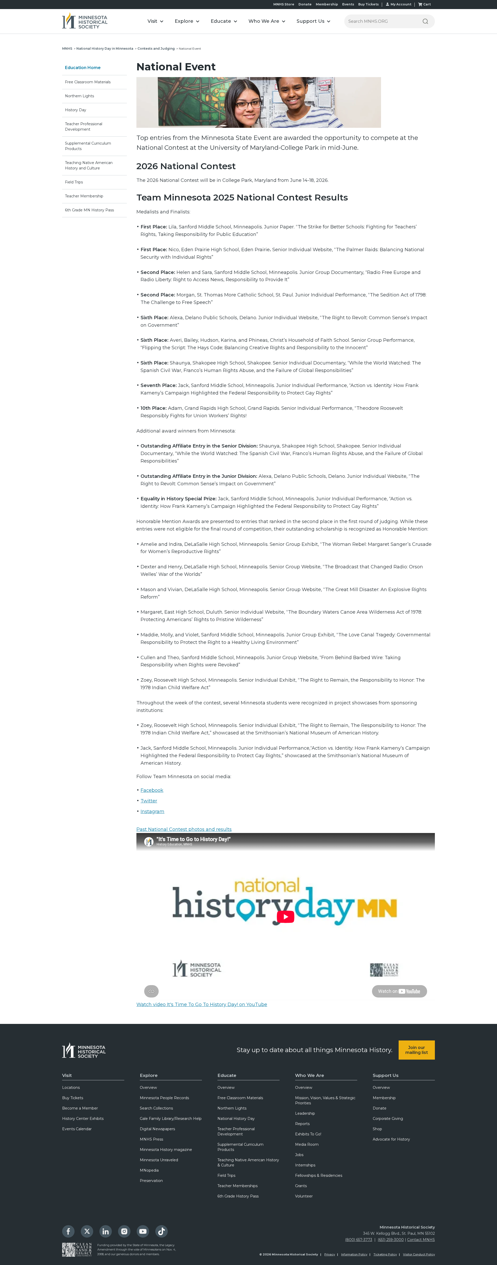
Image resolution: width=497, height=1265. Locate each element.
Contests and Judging (156, 48)
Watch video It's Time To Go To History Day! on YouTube (201, 1004)
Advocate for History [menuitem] (391, 1139)
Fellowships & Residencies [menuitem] (318, 1175)
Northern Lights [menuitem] (231, 1108)
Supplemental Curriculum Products (88, 146)
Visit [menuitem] (67, 1075)
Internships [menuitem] (305, 1165)
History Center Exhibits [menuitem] (83, 1118)
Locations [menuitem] (71, 1087)
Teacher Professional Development (83, 127)
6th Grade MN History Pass (89, 210)
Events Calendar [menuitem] (77, 1129)
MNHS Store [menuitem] (283, 4)
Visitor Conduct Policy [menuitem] (419, 1254)
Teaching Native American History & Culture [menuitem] (248, 1162)
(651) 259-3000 (391, 1239)
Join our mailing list (416, 1050)
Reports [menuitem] (302, 1123)
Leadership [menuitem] (305, 1113)
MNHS (67, 48)
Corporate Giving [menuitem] (388, 1118)
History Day (75, 110)
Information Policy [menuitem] (354, 1254)
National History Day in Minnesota (104, 48)
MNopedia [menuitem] (149, 1170)
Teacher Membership (84, 196)
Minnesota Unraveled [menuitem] (159, 1160)
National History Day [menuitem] (236, 1118)
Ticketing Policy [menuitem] (385, 1254)
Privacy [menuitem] (329, 1254)
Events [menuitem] (348, 4)
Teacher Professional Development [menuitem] (236, 1131)
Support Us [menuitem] (386, 1075)
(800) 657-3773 (358, 1239)
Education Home (83, 67)
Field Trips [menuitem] (226, 1175)
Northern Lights (79, 96)
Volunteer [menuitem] (304, 1196)
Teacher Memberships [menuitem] (237, 1186)
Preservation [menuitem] (151, 1180)
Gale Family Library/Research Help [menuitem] (171, 1118)
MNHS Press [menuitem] (151, 1139)
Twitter (149, 801)
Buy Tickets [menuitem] (368, 4)
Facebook (152, 790)
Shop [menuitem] (377, 1129)
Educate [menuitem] (226, 1075)
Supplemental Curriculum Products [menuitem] (240, 1147)
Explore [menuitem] (149, 1075)
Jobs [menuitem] (299, 1154)
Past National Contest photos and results (184, 829)
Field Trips (74, 182)
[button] (155, 21)
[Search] (425, 21)
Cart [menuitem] (427, 4)
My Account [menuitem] (401, 4)
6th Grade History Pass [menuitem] (238, 1196)
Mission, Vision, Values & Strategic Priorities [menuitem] (325, 1100)
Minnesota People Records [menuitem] (164, 1098)
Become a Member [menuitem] (80, 1108)
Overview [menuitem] (148, 1087)
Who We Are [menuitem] (309, 1075)
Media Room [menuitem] (307, 1144)
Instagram (152, 811)
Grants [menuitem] (301, 1186)
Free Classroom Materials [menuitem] (240, 1098)
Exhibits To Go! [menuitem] (308, 1134)
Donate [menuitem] (305, 4)
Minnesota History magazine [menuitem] (166, 1149)
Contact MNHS (421, 1239)
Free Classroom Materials (88, 82)
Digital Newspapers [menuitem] (157, 1129)
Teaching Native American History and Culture (89, 165)
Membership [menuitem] (327, 4)
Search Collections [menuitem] (156, 1108)
